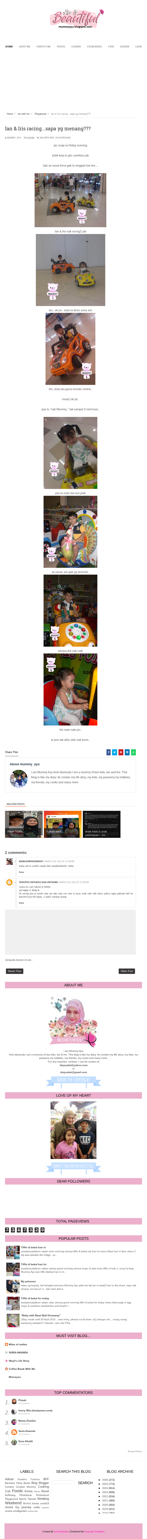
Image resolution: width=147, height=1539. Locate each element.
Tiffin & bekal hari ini (33, 1264)
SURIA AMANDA (18, 1352)
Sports (22, 1498)
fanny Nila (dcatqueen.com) (35, 1410)
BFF (46, 1479)
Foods (17, 1491)
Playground (63, 137)
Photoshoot (42, 1495)
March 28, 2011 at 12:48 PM (59, 861)
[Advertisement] (73, 81)
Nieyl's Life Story (19, 1360)
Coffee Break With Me (22, 1368)
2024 (105, 1488)
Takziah (32, 1498)
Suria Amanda (26, 1431)
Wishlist (27, 1503)
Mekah (37, 1491)
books (35, 1503)
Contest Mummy (26, 1486)
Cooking (43, 1486)
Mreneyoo (15, 1377)
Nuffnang (10, 1495)
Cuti (7, 1491)
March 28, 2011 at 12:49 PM (74, 882)
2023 (105, 1492)
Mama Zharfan (27, 1420)
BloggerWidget (135, 1451)
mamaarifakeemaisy (31, 861)
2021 (105, 1500)
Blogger (44, 1483)
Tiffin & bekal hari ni (33, 1247)
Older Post (127, 971)
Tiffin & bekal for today (35, 1298)
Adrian (9, 1479)
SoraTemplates (61, 1531)
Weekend (13, 1503)
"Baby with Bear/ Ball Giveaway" (41, 1315)
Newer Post (14, 971)
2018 (105, 1513)
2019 (105, 1508)
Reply (21, 872)
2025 (105, 1483)
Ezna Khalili (25, 1441)
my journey (23, 1507)
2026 (105, 1479)
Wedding (43, 1498)
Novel (45, 1491)
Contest (9, 1486)
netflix (37, 1507)
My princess (28, 1281)
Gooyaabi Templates (94, 1531)
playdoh (45, 1507)
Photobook (26, 1495)
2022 (105, 1496)
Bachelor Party (13, 1483)
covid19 (44, 1503)
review (8, 1510)
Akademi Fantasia (28, 1479)
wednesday (33, 1511)
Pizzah (22, 1400)
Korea (28, 1491)
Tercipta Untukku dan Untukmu (38, 882)
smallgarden (20, 1510)
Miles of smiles (18, 1344)
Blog (34, 1483)
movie (9, 1507)
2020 (105, 1504)
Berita (26, 1483)
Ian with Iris (47, 137)
